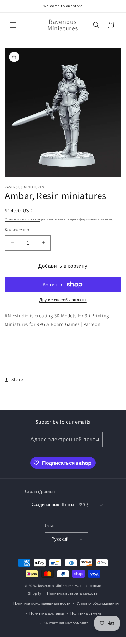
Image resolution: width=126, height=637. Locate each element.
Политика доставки (46, 613)
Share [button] (17, 379)
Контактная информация (66, 623)
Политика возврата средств (72, 593)
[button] (13, 25)
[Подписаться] (95, 439)
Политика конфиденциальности (42, 603)
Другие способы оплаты (63, 299)
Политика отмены (86, 613)
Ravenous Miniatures (56, 585)
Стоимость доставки (22, 219)
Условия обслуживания (98, 603)
